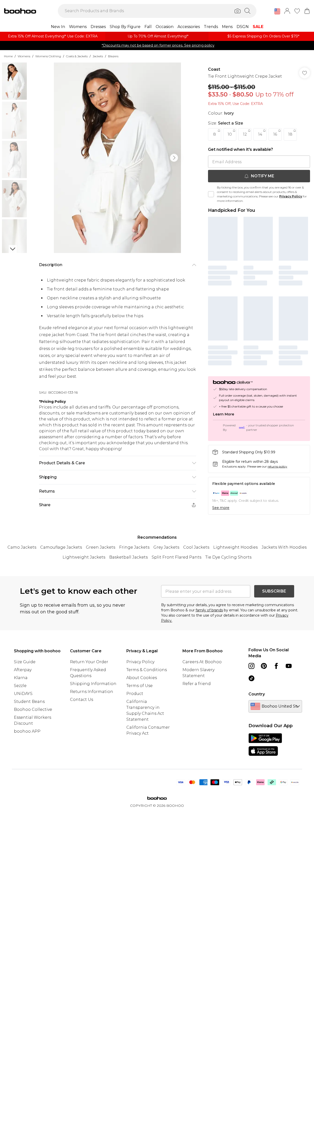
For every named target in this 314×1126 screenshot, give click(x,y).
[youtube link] (289, 666)
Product (134, 693)
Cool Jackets (196, 547)
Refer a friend (196, 683)
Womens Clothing (48, 56)
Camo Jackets (21, 547)
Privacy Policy (290, 196)
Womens (24, 56)
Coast (214, 69)
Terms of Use (139, 685)
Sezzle (20, 685)
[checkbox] (211, 194)
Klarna (21, 677)
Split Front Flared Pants (176, 557)
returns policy (277, 466)
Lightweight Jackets (84, 557)
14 (260, 134)
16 (275, 134)
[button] (277, 11)
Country (256, 694)
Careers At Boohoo (202, 661)
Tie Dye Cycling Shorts (228, 557)
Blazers (113, 56)
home (8, 56)
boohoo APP (27, 731)
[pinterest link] (264, 666)
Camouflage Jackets (61, 547)
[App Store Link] (265, 744)
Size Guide (24, 661)
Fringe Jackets (134, 547)
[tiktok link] (251, 678)
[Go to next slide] (174, 158)
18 (290, 134)
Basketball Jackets (128, 557)
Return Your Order (89, 661)
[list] (117, 158)
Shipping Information (93, 683)
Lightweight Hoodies (235, 547)
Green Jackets (100, 547)
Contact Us (81, 699)
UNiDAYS (23, 693)
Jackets (98, 56)
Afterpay (23, 669)
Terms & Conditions (146, 669)
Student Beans (29, 701)
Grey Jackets (166, 547)
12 (245, 134)
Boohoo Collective (33, 709)
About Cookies (141, 677)
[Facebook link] (276, 666)
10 (230, 134)
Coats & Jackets (77, 56)
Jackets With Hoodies (284, 547)
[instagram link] (251, 666)
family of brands (209, 610)
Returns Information (91, 691)
